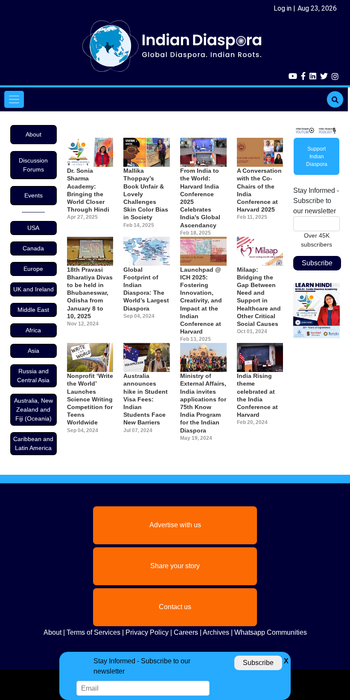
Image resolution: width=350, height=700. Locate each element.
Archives (216, 632)
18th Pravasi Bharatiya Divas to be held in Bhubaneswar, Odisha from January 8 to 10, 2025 (90, 293)
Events (33, 195)
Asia (33, 350)
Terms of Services (93, 632)
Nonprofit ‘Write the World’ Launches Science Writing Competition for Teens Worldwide (90, 399)
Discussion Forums (33, 165)
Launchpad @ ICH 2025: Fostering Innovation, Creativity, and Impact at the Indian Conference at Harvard (201, 300)
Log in (283, 8)
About (33, 134)
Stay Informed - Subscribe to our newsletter (316, 201)
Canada (33, 248)
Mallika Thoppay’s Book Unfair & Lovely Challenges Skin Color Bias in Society (145, 194)
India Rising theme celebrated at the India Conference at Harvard (257, 395)
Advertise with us (175, 525)
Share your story (175, 565)
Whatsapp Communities (270, 632)
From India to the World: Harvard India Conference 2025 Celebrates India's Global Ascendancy (200, 197)
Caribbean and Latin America (33, 443)
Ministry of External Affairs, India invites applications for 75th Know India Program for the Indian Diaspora (203, 402)
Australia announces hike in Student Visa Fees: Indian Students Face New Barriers (145, 399)
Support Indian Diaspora (316, 156)
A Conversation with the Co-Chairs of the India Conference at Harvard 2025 (259, 190)
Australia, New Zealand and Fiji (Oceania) (33, 409)
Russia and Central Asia (33, 375)
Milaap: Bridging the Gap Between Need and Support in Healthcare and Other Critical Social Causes (259, 296)
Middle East (33, 309)
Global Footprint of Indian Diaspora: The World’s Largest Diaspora (146, 289)
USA (33, 227)
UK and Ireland (33, 289)
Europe (33, 268)
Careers (186, 632)
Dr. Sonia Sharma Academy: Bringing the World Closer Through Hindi (88, 190)
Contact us (175, 606)
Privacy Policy (147, 632)
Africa (33, 330)
